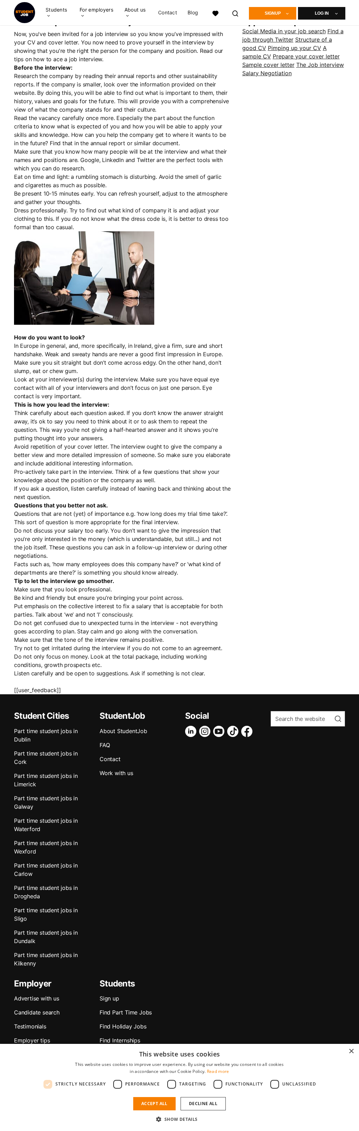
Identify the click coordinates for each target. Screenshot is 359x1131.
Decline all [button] (203, 1104)
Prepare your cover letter (306, 56)
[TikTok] (234, 731)
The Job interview (320, 64)
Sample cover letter (268, 64)
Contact (167, 12)
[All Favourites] (215, 12)
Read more (218, 1071)
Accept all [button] (154, 1104)
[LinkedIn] (192, 731)
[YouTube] (220, 731)
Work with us (116, 773)
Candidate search (37, 1012)
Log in (322, 13)
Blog (193, 12)
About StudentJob (123, 731)
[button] (179, 1119)
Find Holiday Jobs (123, 1026)
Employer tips (32, 1040)
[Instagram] (206, 731)
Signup (273, 13)
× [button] (351, 1051)
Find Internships (120, 1040)
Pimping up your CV (294, 47)
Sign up (109, 998)
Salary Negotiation (267, 73)
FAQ (105, 745)
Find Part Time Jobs (126, 1012)
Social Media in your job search (284, 31)
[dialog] (179, 1087)
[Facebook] (248, 731)
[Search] (235, 12)
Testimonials (30, 1026)
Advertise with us (36, 998)
